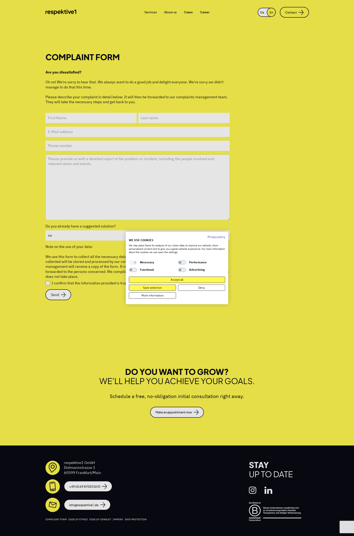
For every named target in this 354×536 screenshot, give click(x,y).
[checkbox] (133, 262)
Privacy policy (216, 237)
